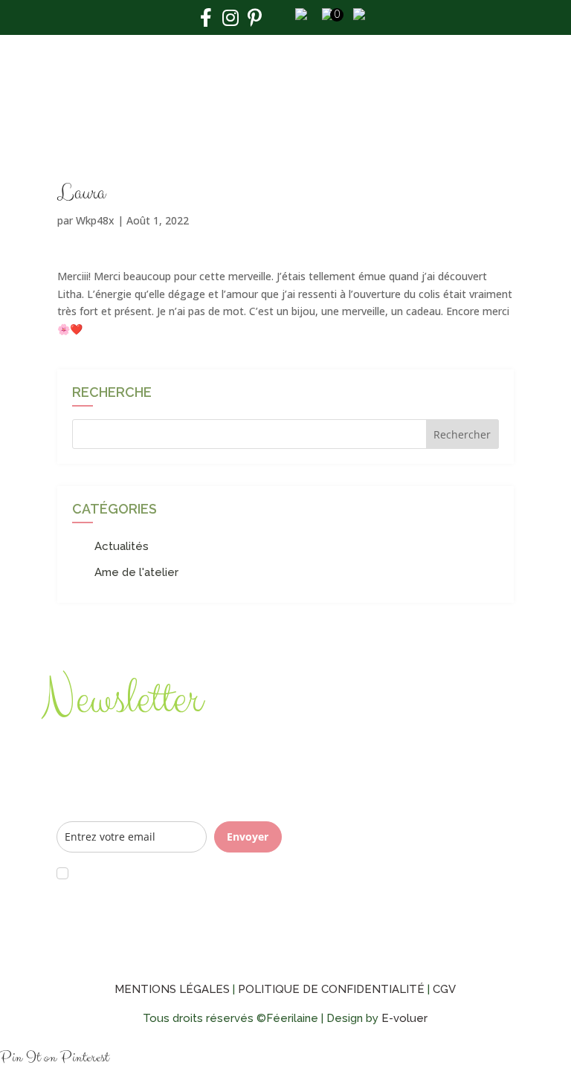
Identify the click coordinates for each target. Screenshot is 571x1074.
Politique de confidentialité (331, 989)
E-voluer (404, 1018)
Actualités (121, 546)
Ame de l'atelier (136, 572)
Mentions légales (172, 989)
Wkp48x (95, 220)
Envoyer (247, 836)
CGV (444, 989)
